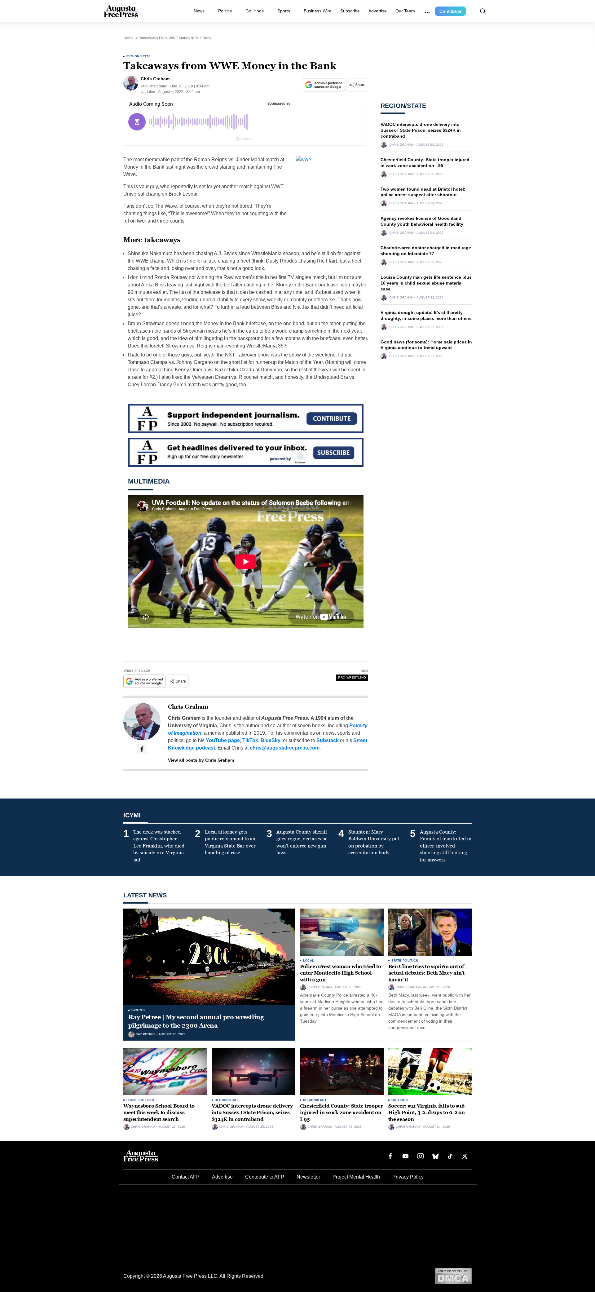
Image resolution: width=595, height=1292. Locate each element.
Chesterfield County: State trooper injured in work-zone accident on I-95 (341, 1112)
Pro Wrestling (352, 677)
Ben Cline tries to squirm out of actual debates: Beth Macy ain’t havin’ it (426, 973)
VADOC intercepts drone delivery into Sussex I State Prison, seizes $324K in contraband (421, 130)
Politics (225, 10)
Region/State (138, 56)
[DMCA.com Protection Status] (453, 1275)
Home (128, 38)
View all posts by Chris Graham (201, 760)
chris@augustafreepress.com (285, 747)
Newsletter (308, 1176)
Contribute (450, 11)
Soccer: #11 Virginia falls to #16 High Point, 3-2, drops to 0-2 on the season (426, 1112)
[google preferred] (324, 84)
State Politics (404, 960)
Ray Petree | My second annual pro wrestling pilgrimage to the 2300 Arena (196, 1021)
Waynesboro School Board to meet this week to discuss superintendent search (159, 1112)
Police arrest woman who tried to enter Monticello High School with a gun (340, 973)
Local (308, 960)
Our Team (405, 10)
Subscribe (350, 10)
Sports (283, 10)
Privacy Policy (408, 1176)
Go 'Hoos (399, 1100)
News (199, 10)
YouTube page (223, 740)
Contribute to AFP (264, 1176)
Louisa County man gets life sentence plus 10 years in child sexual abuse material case (426, 283)
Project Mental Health (356, 1176)
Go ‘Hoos (254, 10)
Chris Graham (188, 706)
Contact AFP (186, 1176)
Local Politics (140, 1100)
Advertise (377, 10)
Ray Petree (146, 1034)
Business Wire (318, 10)
